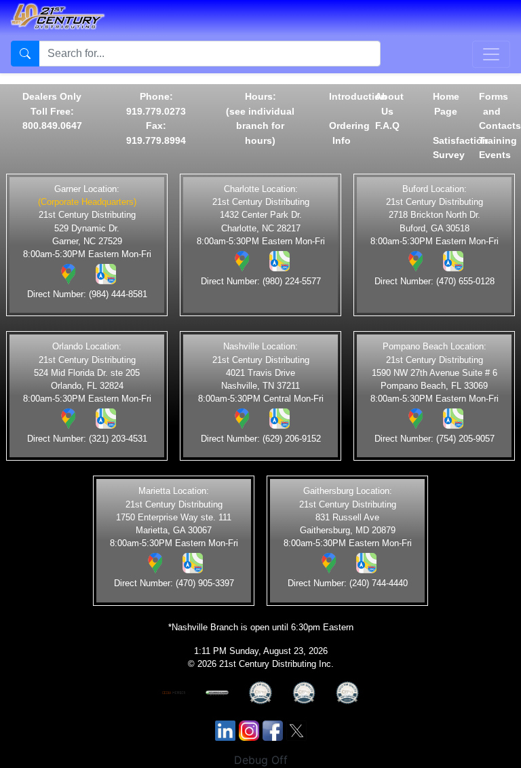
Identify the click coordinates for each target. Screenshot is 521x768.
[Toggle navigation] (491, 54)
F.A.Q (387, 125)
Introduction (358, 96)
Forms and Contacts (500, 111)
